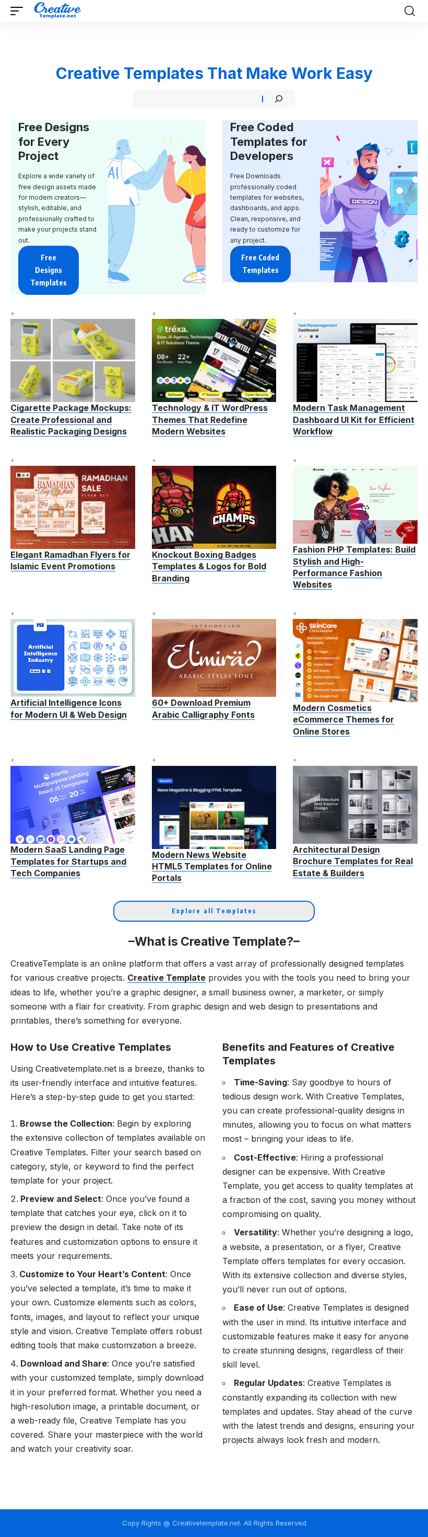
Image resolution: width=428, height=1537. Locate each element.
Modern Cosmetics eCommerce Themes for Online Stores (343, 720)
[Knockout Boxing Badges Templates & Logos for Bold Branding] (214, 507)
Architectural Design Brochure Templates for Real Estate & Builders (353, 861)
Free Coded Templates (260, 263)
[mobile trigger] (19, 11)
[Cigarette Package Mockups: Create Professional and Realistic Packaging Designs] (72, 360)
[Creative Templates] (58, 11)
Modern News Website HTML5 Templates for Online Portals (212, 867)
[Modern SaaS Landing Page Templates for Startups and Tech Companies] (72, 805)
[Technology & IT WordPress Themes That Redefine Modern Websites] (214, 360)
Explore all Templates (214, 911)
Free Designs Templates (48, 270)
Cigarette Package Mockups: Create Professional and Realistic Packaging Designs (71, 420)
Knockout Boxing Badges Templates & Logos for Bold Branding (209, 566)
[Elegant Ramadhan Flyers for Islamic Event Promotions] (72, 507)
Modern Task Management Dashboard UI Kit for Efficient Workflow (353, 420)
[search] (410, 11)
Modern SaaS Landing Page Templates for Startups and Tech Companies (68, 861)
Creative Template (166, 977)
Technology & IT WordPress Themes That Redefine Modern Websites (210, 420)
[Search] (278, 99)
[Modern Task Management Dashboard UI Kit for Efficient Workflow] (355, 360)
